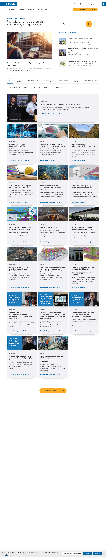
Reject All (87, 553)
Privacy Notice (8, 555)
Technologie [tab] (63, 81)
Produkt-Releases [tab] (76, 80)
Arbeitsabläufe (43, 87)
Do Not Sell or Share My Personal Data (72, 553)
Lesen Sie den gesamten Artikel (50, 113)
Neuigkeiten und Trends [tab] (48, 80)
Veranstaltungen (43, 9)
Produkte (21, 9)
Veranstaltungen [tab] (91, 81)
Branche (26, 87)
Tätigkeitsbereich (13, 87)
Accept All (97, 553)
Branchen (12, 9)
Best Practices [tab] (19, 80)
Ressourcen (31, 9)
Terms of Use (53, 554)
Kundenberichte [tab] (32, 81)
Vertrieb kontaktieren (85, 9)
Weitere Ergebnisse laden (53, 391)
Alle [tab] (10, 80)
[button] (82, 4)
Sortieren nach (57, 87)
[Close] (103, 553)
